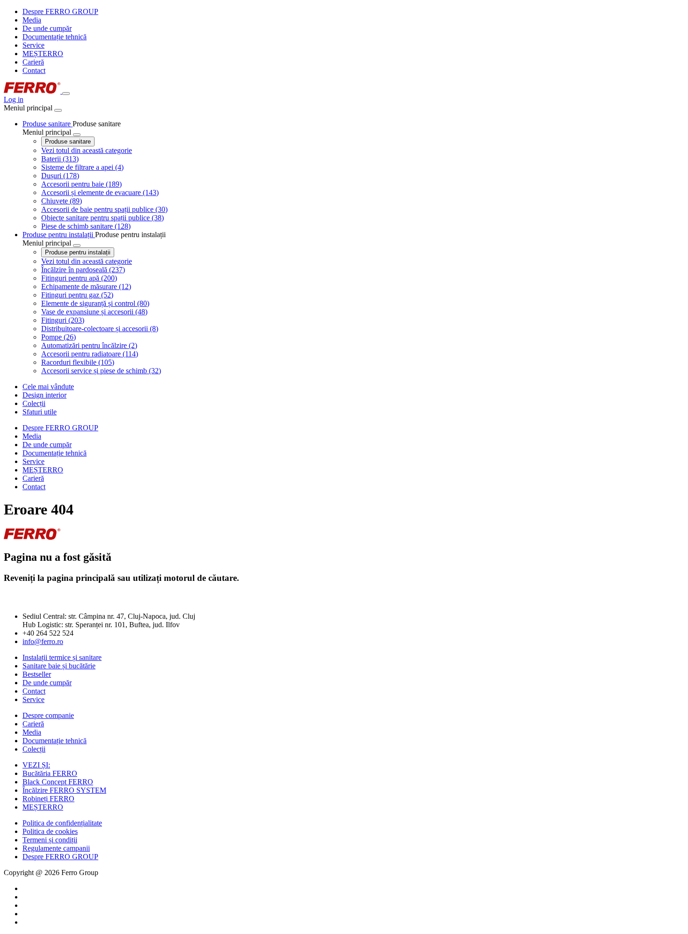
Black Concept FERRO (57, 782)
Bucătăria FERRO (49, 773)
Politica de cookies (50, 831)
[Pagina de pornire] (33, 91)
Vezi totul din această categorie (86, 150)
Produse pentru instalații (77, 252)
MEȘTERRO (42, 54)
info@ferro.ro (42, 641)
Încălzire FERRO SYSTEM (64, 790)
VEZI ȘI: (36, 765)
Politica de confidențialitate (62, 823)
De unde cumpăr (47, 28)
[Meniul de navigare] (66, 93)
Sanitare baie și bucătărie (58, 666)
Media (31, 20)
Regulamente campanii (56, 848)
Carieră (33, 62)
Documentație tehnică (54, 37)
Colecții (33, 749)
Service (33, 45)
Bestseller (36, 674)
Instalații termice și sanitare (62, 657)
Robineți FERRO (48, 799)
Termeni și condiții (49, 840)
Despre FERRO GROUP (60, 11)
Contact (33, 70)
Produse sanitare (68, 141)
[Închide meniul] (58, 110)
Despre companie (48, 715)
